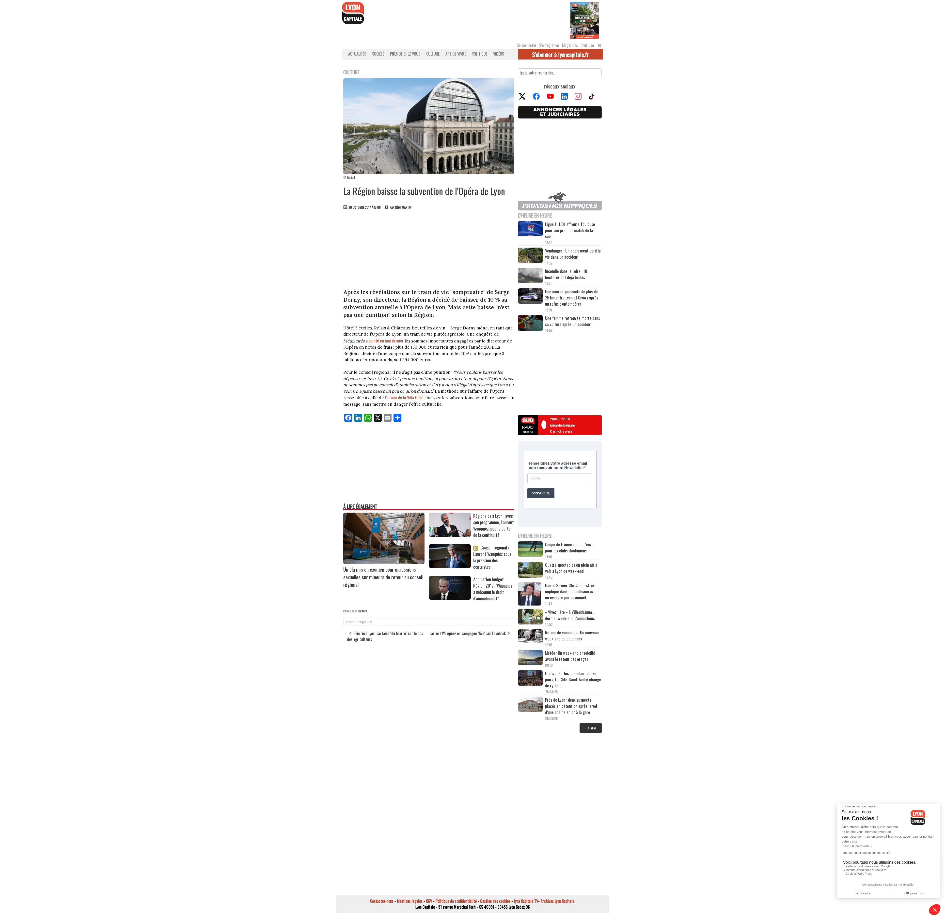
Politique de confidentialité (456, 901)
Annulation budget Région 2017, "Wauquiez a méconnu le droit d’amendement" (492, 589)
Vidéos (498, 54)
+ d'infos (590, 727)
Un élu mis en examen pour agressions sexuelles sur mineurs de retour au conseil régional (383, 576)
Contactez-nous (382, 901)
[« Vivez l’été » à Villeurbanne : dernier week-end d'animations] (530, 617)
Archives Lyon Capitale (557, 901)
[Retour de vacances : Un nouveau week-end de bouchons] (530, 636)
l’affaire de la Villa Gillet (405, 397)
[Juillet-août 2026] (584, 20)
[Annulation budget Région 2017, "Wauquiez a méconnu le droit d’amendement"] (450, 598)
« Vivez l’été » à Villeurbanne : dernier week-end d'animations (570, 615)
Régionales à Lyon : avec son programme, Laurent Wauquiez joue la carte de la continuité (493, 525)
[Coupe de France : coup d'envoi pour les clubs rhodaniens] (530, 549)
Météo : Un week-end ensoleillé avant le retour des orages (570, 656)
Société (378, 54)
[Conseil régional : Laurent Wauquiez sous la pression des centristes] (450, 566)
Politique (479, 54)
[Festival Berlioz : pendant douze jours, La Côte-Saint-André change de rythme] (530, 678)
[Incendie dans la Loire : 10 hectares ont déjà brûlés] (530, 276)
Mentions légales (410, 901)
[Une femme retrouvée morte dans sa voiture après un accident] (530, 324)
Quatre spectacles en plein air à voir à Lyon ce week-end (571, 568)
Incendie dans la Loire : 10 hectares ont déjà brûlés (566, 274)
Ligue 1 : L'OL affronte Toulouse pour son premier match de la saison (570, 230)
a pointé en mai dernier (385, 341)
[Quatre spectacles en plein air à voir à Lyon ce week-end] (530, 570)
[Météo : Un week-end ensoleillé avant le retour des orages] (530, 658)
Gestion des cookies (495, 901)
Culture (433, 54)
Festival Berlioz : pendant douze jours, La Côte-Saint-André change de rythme (573, 679)
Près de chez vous (405, 54)
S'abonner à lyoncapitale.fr (560, 54)
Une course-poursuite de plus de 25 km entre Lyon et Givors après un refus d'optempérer (571, 297)
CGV (429, 901)
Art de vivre (455, 54)
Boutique (587, 45)
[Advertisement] (429, 250)
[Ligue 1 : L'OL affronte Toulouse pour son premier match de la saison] (530, 229)
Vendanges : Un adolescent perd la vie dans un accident (573, 254)
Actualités (357, 54)
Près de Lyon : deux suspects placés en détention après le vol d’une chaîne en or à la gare (571, 706)
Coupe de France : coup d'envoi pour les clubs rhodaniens (570, 547)
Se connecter (526, 45)
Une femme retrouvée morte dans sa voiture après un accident (572, 321)
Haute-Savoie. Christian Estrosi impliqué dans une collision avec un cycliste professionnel (571, 591)
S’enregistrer (549, 45)
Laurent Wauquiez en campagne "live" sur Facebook (468, 633)
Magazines (570, 45)
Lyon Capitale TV (526, 901)
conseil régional (359, 622)
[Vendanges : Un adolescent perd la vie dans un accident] (530, 256)
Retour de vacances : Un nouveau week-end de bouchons (572, 635)
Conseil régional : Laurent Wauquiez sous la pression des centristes (492, 557)
